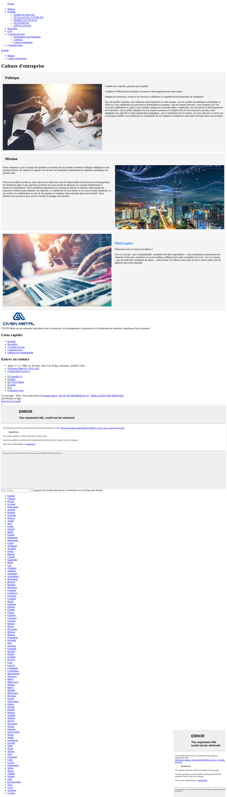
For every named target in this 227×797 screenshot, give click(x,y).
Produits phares (49, 395)
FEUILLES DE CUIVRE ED (28, 17)
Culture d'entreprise (23, 42)
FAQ (9, 31)
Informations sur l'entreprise (27, 36)
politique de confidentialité (20, 352)
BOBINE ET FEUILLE (26, 20)
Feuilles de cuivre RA (24, 14)
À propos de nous (16, 34)
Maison (11, 9)
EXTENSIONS (21, 23)
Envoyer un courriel (11, 401)
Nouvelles (12, 28)
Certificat (18, 39)
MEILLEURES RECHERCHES (107, 395)
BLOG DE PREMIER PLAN (74, 395)
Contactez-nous (15, 45)
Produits (11, 11)
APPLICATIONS (22, 25)
